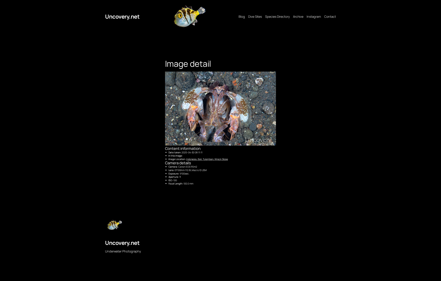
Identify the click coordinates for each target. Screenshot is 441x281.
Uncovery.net (122, 16)
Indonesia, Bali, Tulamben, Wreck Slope (207, 159)
